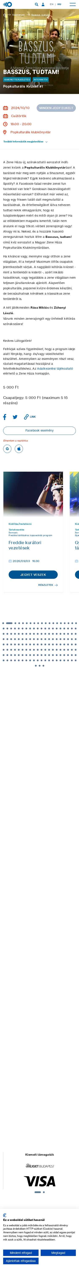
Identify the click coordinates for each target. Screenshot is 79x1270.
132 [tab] (49, 655)
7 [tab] (30, 623)
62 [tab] (11, 639)
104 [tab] (19, 650)
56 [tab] (64, 634)
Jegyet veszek (33, 575)
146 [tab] (26, 660)
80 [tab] (3, 644)
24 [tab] (19, 628)
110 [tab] (41, 650)
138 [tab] (72, 655)
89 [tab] (38, 644)
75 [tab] (60, 639)
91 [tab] (45, 644)
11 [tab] (46, 623)
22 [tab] (11, 628)
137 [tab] (68, 655)
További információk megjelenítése (23, 141)
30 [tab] (41, 628)
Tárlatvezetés (16, 529)
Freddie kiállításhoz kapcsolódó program (30, 535)
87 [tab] (30, 644)
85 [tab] (22, 644)
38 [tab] (72, 628)
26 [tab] (26, 628)
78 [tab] (72, 639)
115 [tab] (60, 650)
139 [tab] (75, 655)
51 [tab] (45, 634)
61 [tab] (7, 639)
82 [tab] (11, 644)
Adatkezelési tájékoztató (55, 368)
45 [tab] (22, 634)
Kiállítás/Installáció (20, 524)
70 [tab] (41, 639)
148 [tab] (34, 660)
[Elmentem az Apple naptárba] (19, 449)
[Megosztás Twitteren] (15, 417)
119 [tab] (75, 650)
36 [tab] (64, 628)
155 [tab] (60, 660)
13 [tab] (53, 623)
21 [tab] (7, 628)
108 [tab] (34, 650)
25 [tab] (22, 628)
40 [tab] (3, 634)
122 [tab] (11, 655)
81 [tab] (7, 644)
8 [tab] (34, 623)
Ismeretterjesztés (17, 79)
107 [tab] (30, 650)
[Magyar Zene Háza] (8, 4)
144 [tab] (19, 660)
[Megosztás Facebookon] (4, 417)
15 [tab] (61, 623)
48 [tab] (34, 634)
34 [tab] (57, 628)
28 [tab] (34, 628)
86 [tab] (26, 644)
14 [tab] (57, 623)
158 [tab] (72, 660)
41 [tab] (7, 634)
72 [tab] (49, 639)
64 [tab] (19, 639)
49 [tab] (38, 634)
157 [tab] (68, 660)
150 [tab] (41, 660)
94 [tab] (57, 644)
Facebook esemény (39, 430)
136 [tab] (64, 655)
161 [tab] (39, 666)
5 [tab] (23, 623)
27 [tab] (30, 628)
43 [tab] (15, 634)
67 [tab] (30, 639)
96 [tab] (64, 644)
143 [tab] (15, 660)
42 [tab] (11, 634)
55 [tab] (60, 634)
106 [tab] (26, 650)
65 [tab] (22, 639)
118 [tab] (72, 650)
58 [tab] (72, 634)
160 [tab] (36, 666)
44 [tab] (19, 634)
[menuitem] (36, 4)
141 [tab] (7, 660)
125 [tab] (22, 655)
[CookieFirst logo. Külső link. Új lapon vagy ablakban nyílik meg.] (4, 1215)
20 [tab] (3, 628)
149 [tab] (38, 660)
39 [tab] (75, 628)
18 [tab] (72, 623)
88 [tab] (34, 644)
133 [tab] (53, 655)
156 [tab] (64, 660)
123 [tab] (15, 655)
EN (51, 4)
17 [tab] (68, 623)
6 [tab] (27, 623)
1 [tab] (3, 623)
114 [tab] (57, 650)
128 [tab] (34, 655)
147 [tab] (30, 660)
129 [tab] (38, 655)
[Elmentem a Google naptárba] (7, 449)
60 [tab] (3, 639)
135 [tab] (60, 655)
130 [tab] (41, 655)
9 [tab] (38, 623)
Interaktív (41, 79)
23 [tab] (15, 628)
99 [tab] (75, 644)
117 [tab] (68, 650)
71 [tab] (45, 639)
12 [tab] (49, 623)
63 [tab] (15, 639)
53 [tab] (53, 634)
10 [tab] (42, 623)
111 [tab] (45, 650)
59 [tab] (75, 634)
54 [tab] (57, 634)
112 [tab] (49, 650)
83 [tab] (15, 644)
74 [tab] (57, 639)
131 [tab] (45, 655)
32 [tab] (49, 628)
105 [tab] (22, 650)
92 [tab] (49, 644)
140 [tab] (3, 660)
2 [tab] (9, 623)
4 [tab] (19, 623)
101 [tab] (7, 650)
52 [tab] (49, 634)
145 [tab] (22, 660)
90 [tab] (41, 644)
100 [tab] (3, 650)
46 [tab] (26, 634)
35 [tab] (60, 628)
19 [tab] (76, 623)
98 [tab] (72, 644)
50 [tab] (41, 634)
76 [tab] (64, 639)
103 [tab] (15, 650)
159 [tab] (75, 660)
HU (59, 4)
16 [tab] (65, 623)
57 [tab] (68, 634)
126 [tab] (26, 655)
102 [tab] (11, 650)
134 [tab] (57, 655)
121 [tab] (7, 655)
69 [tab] (38, 639)
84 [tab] (19, 644)
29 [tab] (38, 628)
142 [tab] (11, 660)
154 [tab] (57, 660)
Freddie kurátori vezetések (25, 545)
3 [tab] (15, 623)
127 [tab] (30, 655)
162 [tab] (43, 666)
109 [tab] (38, 650)
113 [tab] (53, 650)
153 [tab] (53, 660)
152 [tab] (49, 660)
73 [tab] (53, 639)
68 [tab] (34, 639)
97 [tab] (68, 644)
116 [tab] (64, 650)
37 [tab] (68, 628)
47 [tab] (30, 634)
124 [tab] (19, 655)
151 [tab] (45, 660)
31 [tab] (45, 628)
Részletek (45, 584)
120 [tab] (3, 655)
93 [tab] (53, 644)
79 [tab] (75, 639)
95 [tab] (60, 644)
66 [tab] (26, 639)
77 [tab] (68, 639)
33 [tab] (53, 628)
